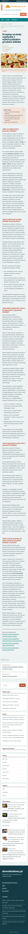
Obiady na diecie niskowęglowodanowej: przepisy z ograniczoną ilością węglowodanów (16, 850)
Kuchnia (8, 19)
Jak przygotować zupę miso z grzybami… (12, 119)
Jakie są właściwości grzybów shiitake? (12, 112)
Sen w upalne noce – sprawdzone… (10, 701)
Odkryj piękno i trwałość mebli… (9, 708)
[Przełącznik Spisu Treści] (22, 110)
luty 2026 (4, 762)
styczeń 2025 (5, 778)
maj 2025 (4, 768)
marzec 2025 (5, 772)
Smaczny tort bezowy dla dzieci (9, 676)
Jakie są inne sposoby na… (11, 122)
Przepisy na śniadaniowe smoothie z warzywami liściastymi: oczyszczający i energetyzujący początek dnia (13, 724)
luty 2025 (4, 775)
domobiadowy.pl (8, 49)
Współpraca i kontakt (21, 1)
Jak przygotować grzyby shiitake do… (14, 115)
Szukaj (23, 14)
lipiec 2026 (4, 759)
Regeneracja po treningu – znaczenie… (11, 705)
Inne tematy (14, 19)
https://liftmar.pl (5, 825)
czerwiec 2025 (5, 765)
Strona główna (4, 23)
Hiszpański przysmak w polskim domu (16, 830)
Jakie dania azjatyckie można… (13, 117)
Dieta (2, 19)
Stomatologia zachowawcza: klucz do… (11, 698)
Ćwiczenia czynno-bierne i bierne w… (10, 695)
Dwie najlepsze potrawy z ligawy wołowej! (11, 740)
